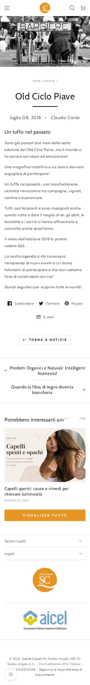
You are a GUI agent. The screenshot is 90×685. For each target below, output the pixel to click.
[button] (72, 8)
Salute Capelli (32, 658)
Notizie (49, 81)
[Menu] (7, 8)
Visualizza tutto (45, 515)
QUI (22, 245)
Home (36, 81)
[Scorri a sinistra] (69, 418)
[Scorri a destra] (80, 418)
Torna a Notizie (48, 340)
